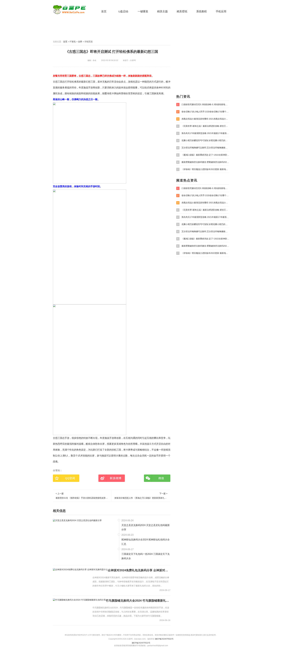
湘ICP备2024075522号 (164, 639)
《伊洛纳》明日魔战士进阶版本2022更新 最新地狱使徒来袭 (203, 169)
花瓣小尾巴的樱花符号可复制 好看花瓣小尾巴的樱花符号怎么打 (203, 140)
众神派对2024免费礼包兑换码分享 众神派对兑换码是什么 (139, 570)
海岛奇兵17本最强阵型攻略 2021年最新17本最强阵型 (203, 133)
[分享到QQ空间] (66, 478)
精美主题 (162, 11)
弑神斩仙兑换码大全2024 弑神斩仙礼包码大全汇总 (145, 541)
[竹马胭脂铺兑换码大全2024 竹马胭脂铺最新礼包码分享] (79, 600)
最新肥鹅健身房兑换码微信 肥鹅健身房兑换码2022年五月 (203, 162)
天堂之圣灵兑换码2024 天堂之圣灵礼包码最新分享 (145, 527)
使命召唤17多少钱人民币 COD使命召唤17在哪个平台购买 (203, 111)
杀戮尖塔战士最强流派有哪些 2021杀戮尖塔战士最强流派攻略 (203, 119)
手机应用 (221, 11)
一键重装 (143, 11)
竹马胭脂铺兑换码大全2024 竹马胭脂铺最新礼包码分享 (138, 600)
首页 (103, 11)
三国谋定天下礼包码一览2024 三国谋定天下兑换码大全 (145, 556)
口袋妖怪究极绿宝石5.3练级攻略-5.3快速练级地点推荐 (203, 104)
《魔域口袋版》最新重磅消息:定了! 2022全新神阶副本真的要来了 (203, 155)
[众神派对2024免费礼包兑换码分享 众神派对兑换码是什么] (80, 569)
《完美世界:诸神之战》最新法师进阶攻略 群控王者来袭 (203, 126)
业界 (80, 41)
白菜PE (71, 9)
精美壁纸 (182, 11)
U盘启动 (123, 11)
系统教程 (201, 11)
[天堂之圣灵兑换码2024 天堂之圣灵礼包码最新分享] (77, 520)
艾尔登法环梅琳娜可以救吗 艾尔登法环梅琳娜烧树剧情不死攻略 (203, 147)
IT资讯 (73, 41)
